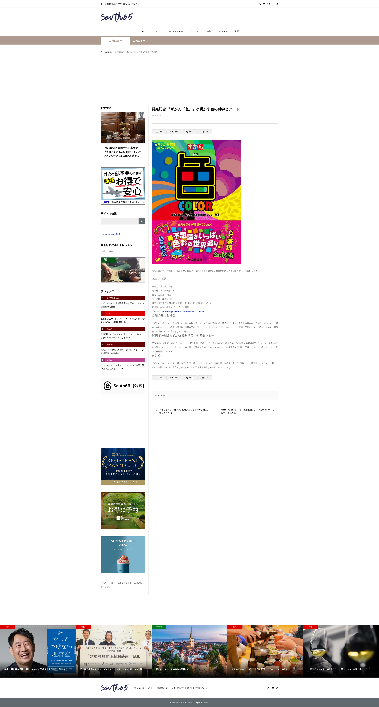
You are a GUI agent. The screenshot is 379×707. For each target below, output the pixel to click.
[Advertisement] (189, 80)
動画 (237, 31)
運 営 (189, 688)
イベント (195, 31)
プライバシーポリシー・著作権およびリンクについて (159, 688)
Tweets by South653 (110, 234)
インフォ (223, 31)
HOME (143, 31)
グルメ (157, 31)
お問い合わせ (201, 688)
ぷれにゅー (115, 40)
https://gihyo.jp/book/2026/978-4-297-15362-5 (183, 311)
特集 (209, 31)
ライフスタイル (175, 31)
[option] (38, 651)
